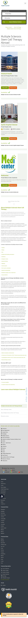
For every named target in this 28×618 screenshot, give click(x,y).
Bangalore (3, 509)
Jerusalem (3, 524)
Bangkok (2, 511)
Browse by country (5, 416)
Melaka (2, 539)
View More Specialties (5, 579)
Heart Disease (5, 455)
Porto (2, 559)
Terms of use (3, 498)
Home (2, 481)
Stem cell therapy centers (6, 409)
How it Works (3, 487)
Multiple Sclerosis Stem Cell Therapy (14, 28)
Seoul (2, 548)
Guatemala (14, 177)
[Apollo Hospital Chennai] (9, 112)
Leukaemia (4, 446)
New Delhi (3, 542)
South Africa (14, 472)
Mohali (2, 555)
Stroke (3, 449)
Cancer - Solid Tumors (6, 442)
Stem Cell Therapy (17, 27)
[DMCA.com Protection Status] (9, 605)
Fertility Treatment (5, 574)
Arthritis (3, 441)
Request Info (13, 87)
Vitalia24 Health (6, 74)
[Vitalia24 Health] (9, 61)
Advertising (3, 483)
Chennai (2, 516)
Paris (2, 563)
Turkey (15, 75)
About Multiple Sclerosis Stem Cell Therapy (10, 412)
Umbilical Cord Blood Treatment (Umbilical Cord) (11, 439)
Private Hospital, (5, 126)
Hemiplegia (4, 433)
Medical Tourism (9, 27)
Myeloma (4, 448)
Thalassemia (4, 460)
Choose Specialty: (6, 11)
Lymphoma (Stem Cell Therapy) (8, 457)
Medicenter (5, 175)
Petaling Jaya (3, 544)
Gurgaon (2, 520)
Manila (2, 531)
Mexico (13, 470)
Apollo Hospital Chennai (9, 125)
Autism (3, 451)
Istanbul (2, 522)
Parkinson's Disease (6, 458)
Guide (2, 485)
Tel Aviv (2, 550)
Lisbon (2, 561)
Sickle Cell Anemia (5, 437)
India (10, 126)
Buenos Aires (3, 515)
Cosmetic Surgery (5, 572)
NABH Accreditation (16, 129)
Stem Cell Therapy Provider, (7, 75)
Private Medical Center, (6, 177)
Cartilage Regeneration (6, 453)
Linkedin (4, 585)
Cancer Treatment (5, 568)
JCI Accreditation (6, 129)
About (2, 502)
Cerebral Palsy (5, 432)
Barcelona (3, 513)
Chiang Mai (3, 518)
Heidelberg (3, 553)
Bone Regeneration (5, 430)
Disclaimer (3, 500)
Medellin (2, 533)
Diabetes (4, 444)
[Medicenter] (9, 163)
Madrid (2, 529)
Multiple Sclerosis (5, 435)
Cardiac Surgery (5, 570)
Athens (2, 557)
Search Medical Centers (15, 22)
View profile (5, 87)
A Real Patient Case (4, 489)
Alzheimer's (4, 428)
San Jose (2, 546)
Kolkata (2, 526)
